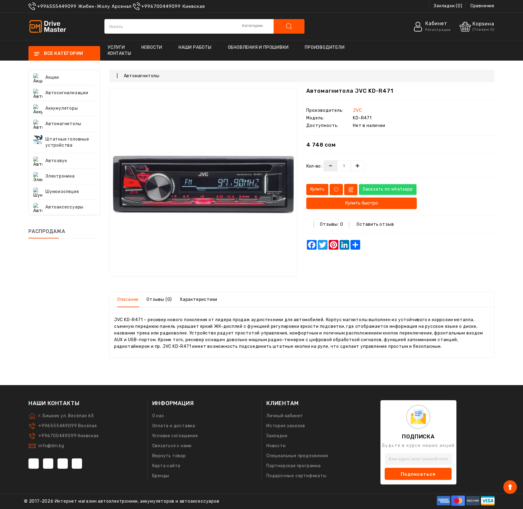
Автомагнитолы (63, 123)
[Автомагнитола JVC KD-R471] (203, 182)
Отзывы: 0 (331, 224)
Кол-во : (314, 166)
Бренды (160, 475)
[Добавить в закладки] (336, 189)
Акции (52, 77)
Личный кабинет (284, 415)
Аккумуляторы (61, 108)
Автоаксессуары (64, 207)
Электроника (60, 176)
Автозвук (56, 160)
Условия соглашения (175, 435)
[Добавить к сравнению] (350, 189)
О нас (158, 415)
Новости (152, 47)
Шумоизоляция (62, 191)
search (289, 26)
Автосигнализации (66, 92)
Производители (324, 47)
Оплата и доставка (174, 425)
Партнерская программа (293, 465)
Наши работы (195, 47)
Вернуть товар (169, 455)
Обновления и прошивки (258, 47)
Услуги (116, 47)
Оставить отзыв (375, 224)
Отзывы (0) (159, 299)
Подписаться (418, 474)
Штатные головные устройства (67, 142)
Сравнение (482, 5)
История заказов (285, 425)
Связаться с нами (172, 445)
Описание (128, 299)
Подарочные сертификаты (296, 475)
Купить (317, 189)
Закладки (276, 435)
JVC (357, 110)
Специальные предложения (297, 455)
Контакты (119, 53)
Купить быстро (361, 203)
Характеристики (198, 299)
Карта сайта (166, 465)
